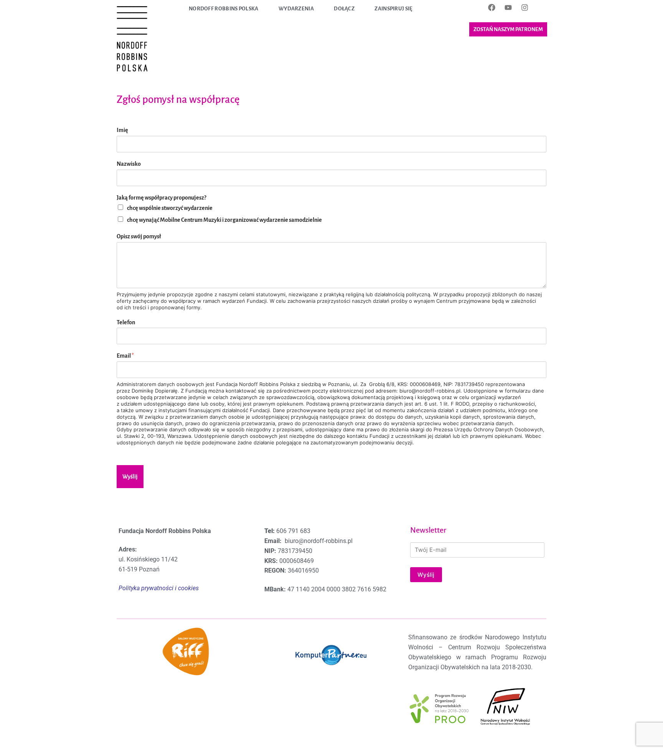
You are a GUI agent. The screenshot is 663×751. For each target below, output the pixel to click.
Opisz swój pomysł (139, 236)
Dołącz (344, 9)
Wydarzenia (296, 9)
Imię (122, 130)
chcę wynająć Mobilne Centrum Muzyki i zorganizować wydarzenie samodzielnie (224, 220)
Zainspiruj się (393, 9)
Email (125, 356)
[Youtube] (508, 7)
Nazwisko (129, 164)
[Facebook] (491, 7)
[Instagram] (524, 7)
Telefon (126, 322)
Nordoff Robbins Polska (224, 9)
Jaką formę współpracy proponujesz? (161, 198)
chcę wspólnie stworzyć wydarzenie (170, 208)
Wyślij (130, 477)
